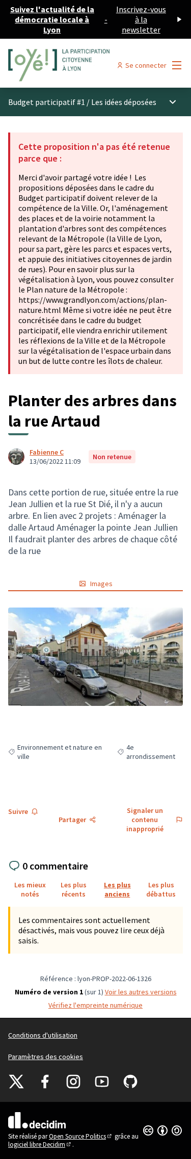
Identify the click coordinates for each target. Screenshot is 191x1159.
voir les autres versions (141, 991)
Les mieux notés (30, 889)
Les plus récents (74, 889)
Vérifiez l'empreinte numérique (95, 1005)
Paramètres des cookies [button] (45, 1056)
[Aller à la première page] (72, 65)
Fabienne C (47, 452)
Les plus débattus (161, 889)
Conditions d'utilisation (42, 1035)
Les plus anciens (117, 889)
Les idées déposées (123, 102)
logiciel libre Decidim (40, 1144)
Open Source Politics (81, 1136)
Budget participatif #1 (46, 102)
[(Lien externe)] (95, 657)
